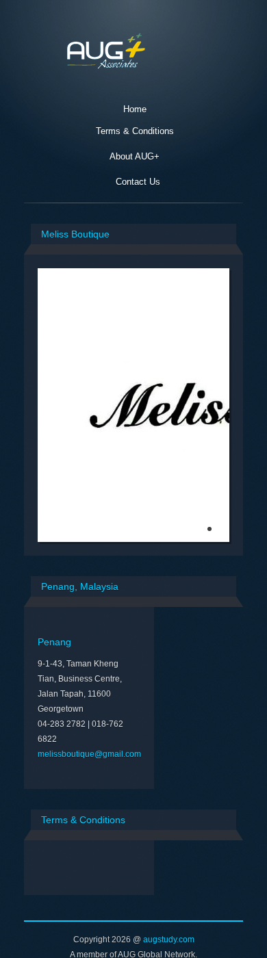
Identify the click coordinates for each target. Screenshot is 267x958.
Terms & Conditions (135, 131)
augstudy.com (168, 939)
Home (135, 109)
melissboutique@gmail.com (89, 754)
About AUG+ (135, 156)
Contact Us (138, 182)
